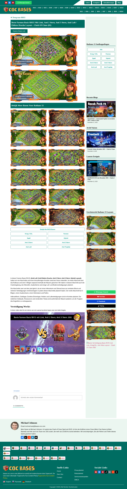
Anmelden (16, 391)
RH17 (115, 8)
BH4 (87, 11)
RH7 (55, 8)
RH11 (78, 8)
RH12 (85, 8)
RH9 (66, 8)
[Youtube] (6, 2)
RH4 (39, 8)
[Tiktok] (25, 437)
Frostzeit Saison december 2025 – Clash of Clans (101, 149)
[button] (47, 333)
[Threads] (116, 472)
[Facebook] (9, 2)
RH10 (72, 8)
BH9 (115, 11)
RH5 (45, 8)
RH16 (109, 8)
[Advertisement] (48, 263)
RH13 (91, 8)
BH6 (98, 11)
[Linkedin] (32, 437)
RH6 (50, 8)
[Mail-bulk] (36, 437)
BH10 (121, 11)
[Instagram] (29, 437)
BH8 (109, 11)
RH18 (121, 8)
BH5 (92, 11)
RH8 (61, 8)
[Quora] (109, 472)
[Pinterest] (13, 2)
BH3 (81, 11)
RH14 (97, 8)
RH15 (103, 8)
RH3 (34, 8)
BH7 (104, 11)
